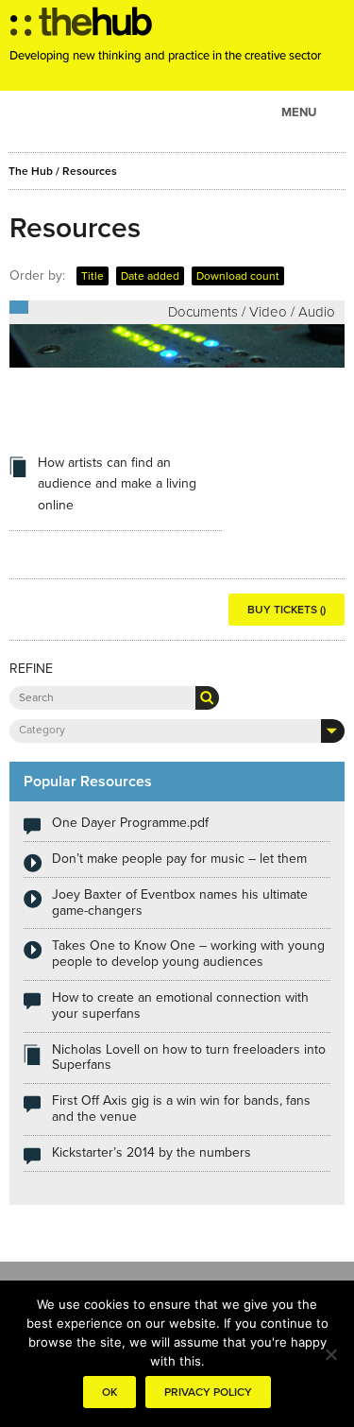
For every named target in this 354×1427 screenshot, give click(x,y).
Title (92, 276)
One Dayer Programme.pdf (130, 823)
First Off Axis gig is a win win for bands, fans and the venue (181, 1108)
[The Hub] (81, 26)
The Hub (30, 171)
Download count (237, 276)
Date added (150, 276)
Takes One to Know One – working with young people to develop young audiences (188, 953)
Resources (89, 171)
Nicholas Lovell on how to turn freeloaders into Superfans (189, 1057)
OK (109, 1392)
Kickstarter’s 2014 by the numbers (151, 1152)
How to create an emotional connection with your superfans (180, 1005)
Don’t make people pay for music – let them (179, 859)
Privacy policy (208, 1392)
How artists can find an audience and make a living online (117, 484)
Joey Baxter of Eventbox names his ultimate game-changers (180, 902)
